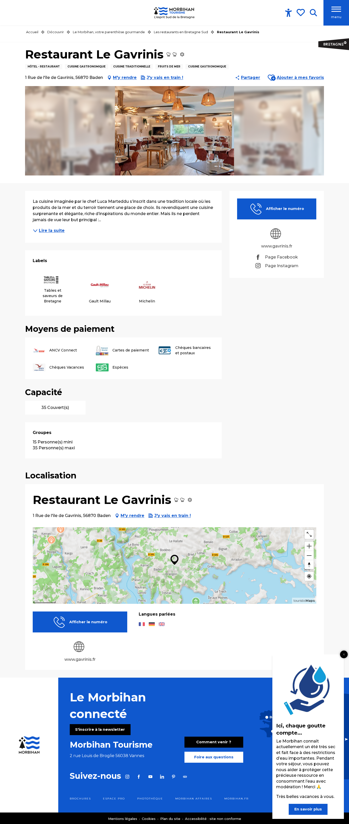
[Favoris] (301, 12)
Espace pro (114, 798)
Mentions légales (123, 819)
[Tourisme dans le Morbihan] (174, 13)
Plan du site (170, 819)
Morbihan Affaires (193, 798)
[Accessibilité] (288, 13)
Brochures (80, 798)
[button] (313, 12)
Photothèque (150, 798)
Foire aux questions (214, 757)
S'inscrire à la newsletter (100, 729)
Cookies (149, 819)
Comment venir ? (213, 742)
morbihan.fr (236, 798)
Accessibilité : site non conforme (213, 819)
